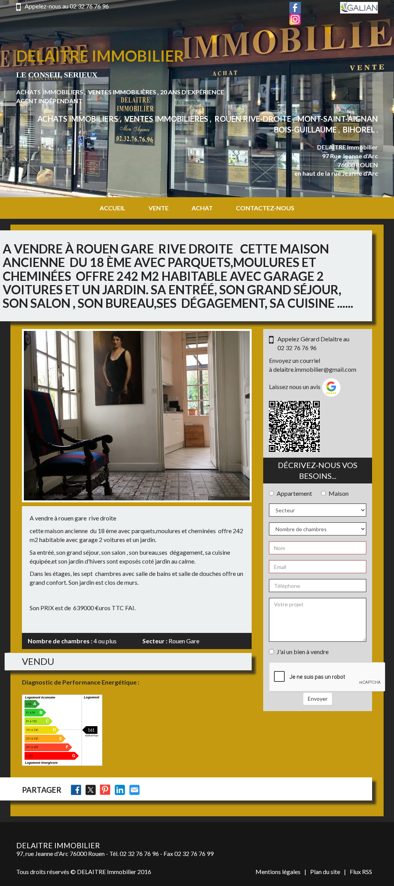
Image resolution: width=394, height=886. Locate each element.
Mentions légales (278, 871)
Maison (339, 493)
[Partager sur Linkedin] (120, 790)
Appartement (294, 493)
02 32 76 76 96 (89, 6)
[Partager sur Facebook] (76, 790)
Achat (202, 207)
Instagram (295, 19)
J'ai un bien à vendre (303, 651)
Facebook (295, 7)
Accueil (112, 207)
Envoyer (317, 698)
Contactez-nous (265, 207)
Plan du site (325, 871)
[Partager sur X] (90, 790)
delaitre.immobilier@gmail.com (314, 369)
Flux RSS (361, 871)
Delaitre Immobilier (100, 56)
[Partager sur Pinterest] (105, 790)
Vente (159, 207)
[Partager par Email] (134, 790)
